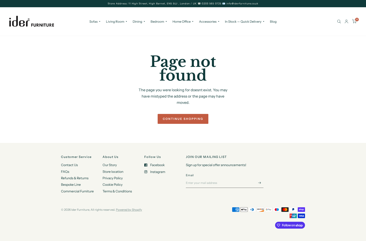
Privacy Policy (113, 178)
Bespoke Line (71, 185)
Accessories (208, 21)
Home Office (182, 21)
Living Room (115, 21)
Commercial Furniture (77, 191)
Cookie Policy (113, 185)
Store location (113, 172)
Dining (137, 21)
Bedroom (157, 21)
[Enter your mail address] (259, 183)
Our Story (110, 165)
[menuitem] (95, 21)
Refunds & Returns (74, 178)
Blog (273, 21)
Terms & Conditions (117, 191)
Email (190, 175)
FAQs (65, 172)
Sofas (93, 21)
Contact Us (69, 165)
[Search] (339, 21)
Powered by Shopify (129, 209)
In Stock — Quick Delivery (243, 21)
